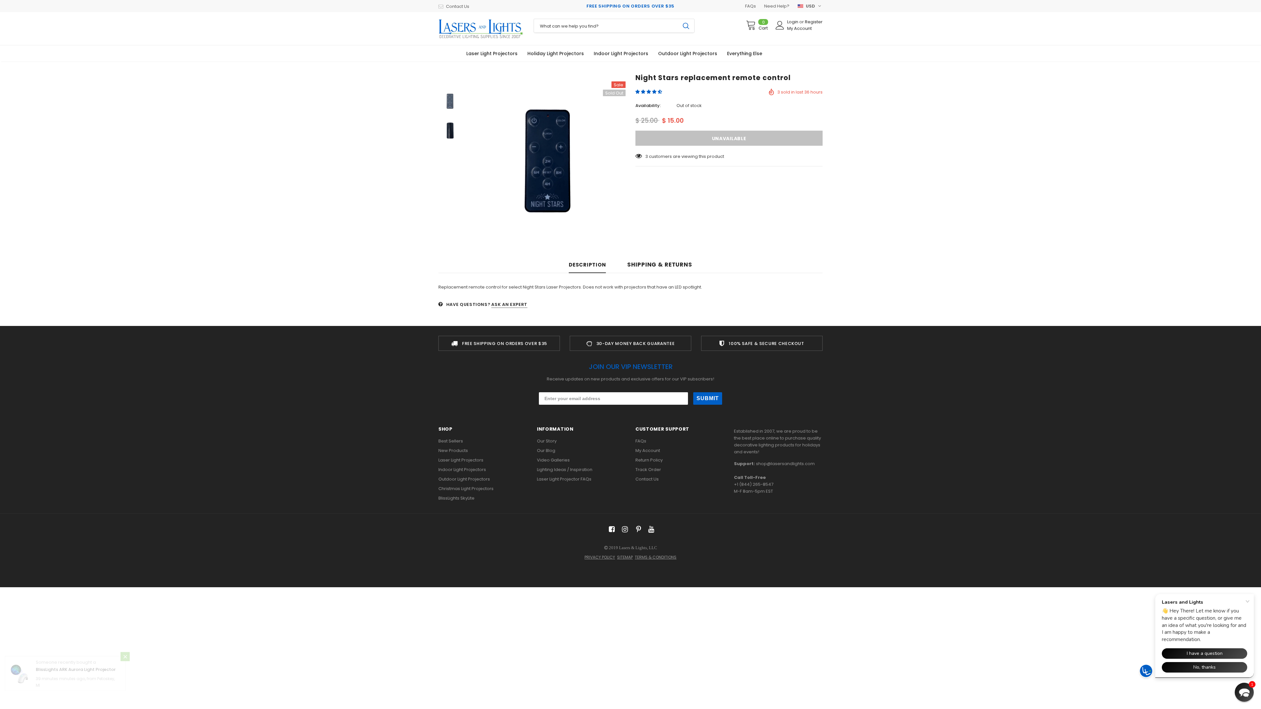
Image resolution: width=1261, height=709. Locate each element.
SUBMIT (708, 398)
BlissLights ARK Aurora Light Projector (76, 682)
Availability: (648, 105)
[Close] (125, 669)
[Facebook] (611, 530)
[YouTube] (650, 530)
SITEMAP (625, 557)
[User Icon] (780, 25)
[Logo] (481, 28)
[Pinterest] (637, 530)
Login (793, 22)
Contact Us (457, 6)
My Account (799, 28)
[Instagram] (624, 530)
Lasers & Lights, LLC (638, 548)
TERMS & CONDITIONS (655, 557)
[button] (649, 92)
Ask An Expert (509, 304)
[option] (547, 160)
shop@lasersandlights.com (785, 464)
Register (814, 22)
